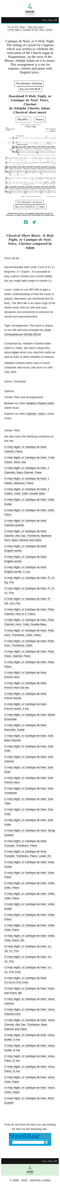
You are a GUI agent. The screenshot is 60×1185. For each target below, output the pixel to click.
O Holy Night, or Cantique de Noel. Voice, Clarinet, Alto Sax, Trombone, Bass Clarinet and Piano (29, 1024)
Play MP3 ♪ (23, 119)
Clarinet (31, 413)
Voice (41, 413)
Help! (42, 206)
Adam (30, 248)
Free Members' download (30, 202)
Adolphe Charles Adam (40, 403)
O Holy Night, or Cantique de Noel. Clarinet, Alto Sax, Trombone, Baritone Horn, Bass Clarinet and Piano (27, 536)
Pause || (40, 119)
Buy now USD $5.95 (30, 89)
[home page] (30, 9)
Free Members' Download (29, 83)
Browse (9, 403)
